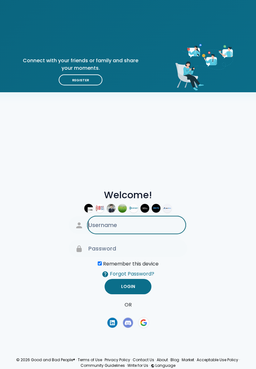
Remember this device (131, 263)
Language (165, 365)
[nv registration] (144, 208)
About (162, 359)
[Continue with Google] (143, 322)
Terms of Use (90, 359)
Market (188, 359)
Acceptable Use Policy (217, 359)
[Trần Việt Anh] (111, 208)
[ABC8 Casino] (156, 208)
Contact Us (143, 359)
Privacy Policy (117, 359)
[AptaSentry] (167, 208)
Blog (174, 359)
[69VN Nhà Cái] (122, 208)
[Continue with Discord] (128, 322)
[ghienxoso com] (100, 208)
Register (80, 80)
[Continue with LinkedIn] (112, 322)
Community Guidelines (103, 365)
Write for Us (137, 365)
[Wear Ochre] (88, 208)
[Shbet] (133, 208)
